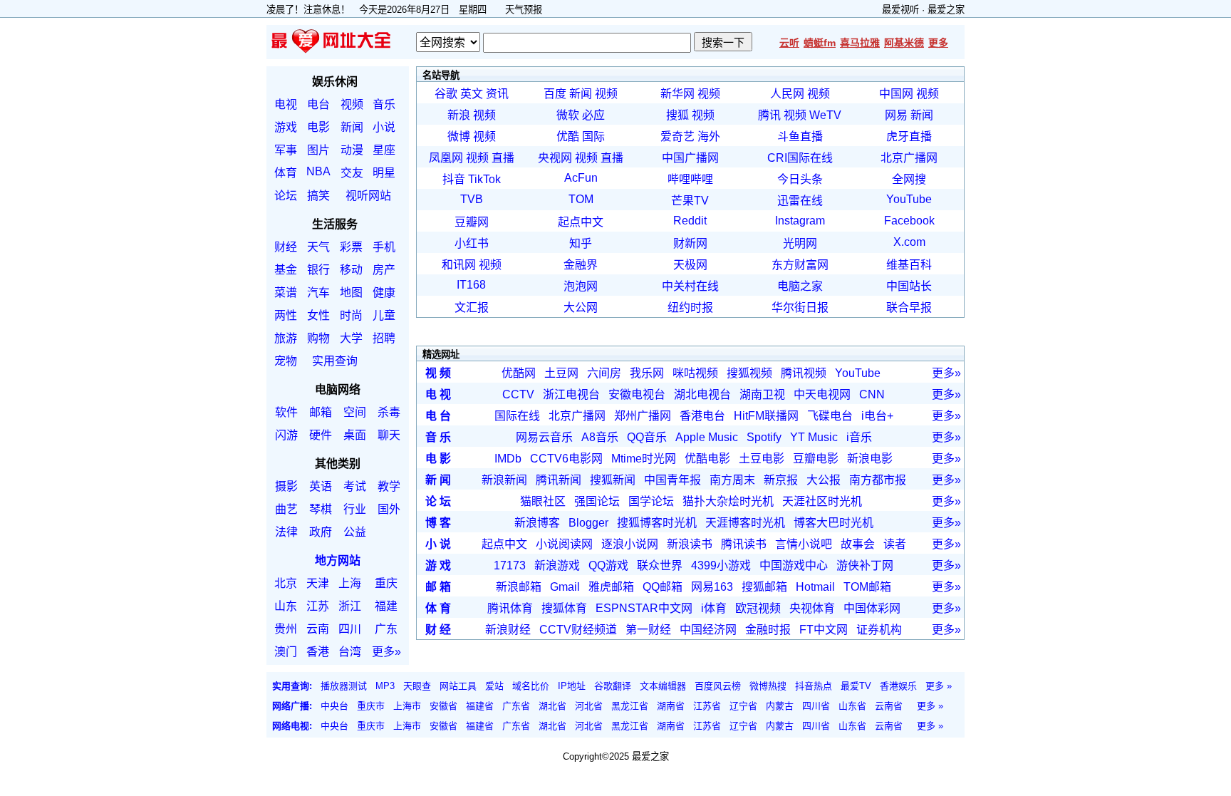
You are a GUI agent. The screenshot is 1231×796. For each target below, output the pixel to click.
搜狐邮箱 (764, 587)
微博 (458, 136)
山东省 (852, 706)
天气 (318, 247)
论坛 (285, 196)
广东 (386, 629)
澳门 (285, 652)
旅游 (285, 338)
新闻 (352, 127)
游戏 (285, 127)
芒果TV (690, 201)
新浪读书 (689, 544)
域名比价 (530, 686)
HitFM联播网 (766, 416)
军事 (285, 150)
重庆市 (371, 706)
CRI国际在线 (800, 158)
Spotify (764, 437)
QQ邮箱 (662, 587)
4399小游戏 (721, 565)
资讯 (497, 94)
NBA (318, 171)
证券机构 (879, 630)
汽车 (318, 292)
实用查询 (335, 361)
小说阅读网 (564, 544)
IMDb (507, 459)
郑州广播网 (642, 416)
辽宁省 (743, 706)
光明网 (800, 243)
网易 (896, 115)
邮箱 (320, 412)
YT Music (814, 437)
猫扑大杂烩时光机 (728, 501)
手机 (384, 247)
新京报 (781, 480)
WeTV (825, 115)
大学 (351, 338)
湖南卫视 (762, 394)
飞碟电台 (830, 416)
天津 (317, 583)
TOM (580, 199)
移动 (351, 270)
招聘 (384, 338)
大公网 (580, 307)
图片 (318, 150)
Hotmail (815, 587)
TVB (471, 199)
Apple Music (706, 437)
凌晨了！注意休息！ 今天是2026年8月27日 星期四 (381, 9)
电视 (285, 104)
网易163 (712, 587)
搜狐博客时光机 (657, 523)
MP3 (385, 686)
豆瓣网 (472, 222)
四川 (349, 629)
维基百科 (909, 265)
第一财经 (648, 630)
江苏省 (707, 706)
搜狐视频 (749, 373)
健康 (384, 292)
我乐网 (647, 373)
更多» (386, 652)
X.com (909, 242)
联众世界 (659, 565)
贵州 (285, 629)
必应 (593, 115)
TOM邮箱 (867, 587)
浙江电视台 (571, 394)
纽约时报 (690, 307)
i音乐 (859, 437)
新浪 (458, 115)
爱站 (494, 686)
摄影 (286, 486)
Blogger (588, 523)
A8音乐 (599, 437)
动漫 (352, 150)
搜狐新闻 (612, 480)
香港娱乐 (898, 686)
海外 (708, 136)
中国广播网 (690, 158)
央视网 (555, 158)
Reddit (690, 220)
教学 (389, 486)
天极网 (690, 265)
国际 (593, 136)
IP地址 (572, 686)
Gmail (565, 587)
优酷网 (519, 373)
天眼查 (417, 686)
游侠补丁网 (864, 565)
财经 (285, 247)
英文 (471, 94)
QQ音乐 (647, 437)
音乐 (384, 104)
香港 (317, 652)
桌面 (354, 435)
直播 (503, 158)
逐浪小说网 (629, 544)
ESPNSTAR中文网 (644, 608)
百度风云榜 (718, 686)
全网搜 (909, 179)
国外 (389, 509)
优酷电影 (707, 459)
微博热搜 (767, 686)
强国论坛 (597, 501)
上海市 (407, 706)
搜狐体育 (564, 608)
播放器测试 (344, 686)
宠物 (285, 361)
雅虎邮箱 (611, 587)
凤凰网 (446, 158)
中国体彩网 (871, 608)
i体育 (714, 608)
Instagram (800, 220)
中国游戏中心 (793, 565)
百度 (555, 94)
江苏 (317, 606)
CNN (872, 394)
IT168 (471, 285)
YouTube (909, 199)
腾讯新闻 (558, 480)
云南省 (889, 706)
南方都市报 (877, 480)
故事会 (858, 544)
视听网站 (368, 196)
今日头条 (800, 179)
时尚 (351, 315)
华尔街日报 (800, 307)
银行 (318, 270)
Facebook (909, 220)
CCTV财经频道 (578, 630)
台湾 (349, 652)
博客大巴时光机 (833, 523)
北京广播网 (909, 158)
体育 (285, 173)
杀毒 (389, 412)
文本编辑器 (663, 686)
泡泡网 (580, 286)
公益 (354, 532)
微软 (567, 115)
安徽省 (443, 706)
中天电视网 (822, 394)
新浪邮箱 (518, 587)
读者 (894, 544)
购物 (318, 338)
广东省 (516, 706)
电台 (318, 104)
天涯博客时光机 (745, 523)
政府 (320, 532)
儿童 (384, 315)
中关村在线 (690, 286)
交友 (352, 173)
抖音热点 (813, 686)
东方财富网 (800, 265)
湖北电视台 (702, 394)
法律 (286, 532)
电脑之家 (800, 286)
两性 (285, 315)
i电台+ (877, 416)
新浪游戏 (557, 565)
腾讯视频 (803, 373)
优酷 (567, 136)
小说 (384, 127)
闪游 (286, 435)
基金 (285, 270)
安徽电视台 (636, 394)
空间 (354, 412)
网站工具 (458, 686)
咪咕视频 (695, 373)
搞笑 (318, 196)
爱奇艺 (677, 136)
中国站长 (909, 286)
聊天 (389, 435)
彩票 (351, 247)
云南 (317, 629)
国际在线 (517, 416)
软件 (286, 412)
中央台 (334, 706)
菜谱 (285, 292)
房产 (384, 270)
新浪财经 (508, 630)
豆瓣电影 (815, 459)
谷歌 (446, 94)
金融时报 (768, 630)
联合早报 (909, 307)
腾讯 (769, 115)
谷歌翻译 (612, 686)
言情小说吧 (803, 544)
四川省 (816, 706)
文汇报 (472, 307)
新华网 (677, 94)
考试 (354, 486)
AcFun (581, 178)
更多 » (938, 686)
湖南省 (671, 706)
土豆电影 (761, 459)
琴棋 (320, 509)
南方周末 (732, 480)
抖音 (453, 179)
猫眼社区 (543, 501)
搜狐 (677, 115)
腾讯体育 (510, 608)
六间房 (604, 373)
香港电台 (702, 416)
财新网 (690, 243)
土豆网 (561, 373)
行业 (354, 509)
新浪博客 (537, 523)
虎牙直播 (909, 136)
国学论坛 (651, 501)
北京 (285, 583)
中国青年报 (672, 480)
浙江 (349, 606)
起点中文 (580, 222)
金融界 (580, 265)
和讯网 (459, 265)
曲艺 (286, 509)
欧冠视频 (758, 608)
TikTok (484, 179)
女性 (318, 315)
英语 (320, 486)
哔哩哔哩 (690, 179)
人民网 (787, 94)
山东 (285, 606)
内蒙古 (780, 706)
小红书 (472, 243)
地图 (351, 292)
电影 (318, 127)
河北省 (589, 706)
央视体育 (812, 608)
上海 (349, 583)
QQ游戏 (608, 565)
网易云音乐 (544, 437)
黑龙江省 (629, 706)
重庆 (386, 583)
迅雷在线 (800, 201)
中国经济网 (708, 630)
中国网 (896, 94)
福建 (386, 606)
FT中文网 (823, 630)
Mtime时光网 (643, 459)
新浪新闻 (504, 480)
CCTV (518, 394)
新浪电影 (870, 459)
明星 (384, 173)
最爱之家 (946, 9)
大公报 (823, 480)
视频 (352, 104)
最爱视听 (900, 9)
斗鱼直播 (800, 136)
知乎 (580, 243)
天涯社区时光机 (822, 501)
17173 (510, 565)
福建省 (480, 706)
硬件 (320, 435)
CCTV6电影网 (566, 459)
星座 (384, 150)
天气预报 (523, 9)
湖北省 (552, 706)
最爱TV (856, 686)
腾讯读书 (744, 544)
